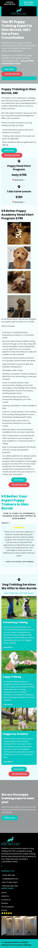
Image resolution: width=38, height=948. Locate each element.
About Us (5, 523)
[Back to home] (19, 11)
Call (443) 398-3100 (12, 74)
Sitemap (27, 945)
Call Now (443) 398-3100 (9, 3)
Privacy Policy (17, 945)
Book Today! (9, 69)
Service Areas (9, 818)
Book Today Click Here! (28, 3)
